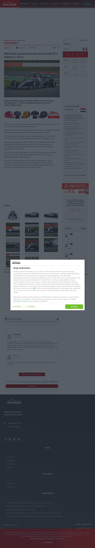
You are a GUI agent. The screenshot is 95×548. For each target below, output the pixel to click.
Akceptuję (74, 306)
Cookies (24, 301)
